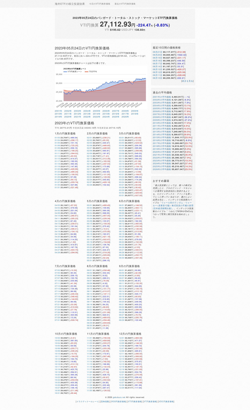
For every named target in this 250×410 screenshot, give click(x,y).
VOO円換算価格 (118, 401)
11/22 (89, 377)
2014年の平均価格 (162, 134)
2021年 (77, 116)
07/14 (57, 291)
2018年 (135, 113)
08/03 (89, 275)
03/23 (121, 179)
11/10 (89, 356)
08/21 (89, 307)
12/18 (121, 366)
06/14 (121, 229)
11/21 (89, 374)
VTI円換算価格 (135, 401)
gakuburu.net (119, 397)
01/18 (57, 163)
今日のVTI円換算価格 (99, 3)
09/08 (121, 280)
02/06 (89, 145)
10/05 (57, 345)
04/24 (57, 242)
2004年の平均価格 (162, 105)
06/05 (121, 210)
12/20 (121, 372)
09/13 (121, 288)
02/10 (89, 156)
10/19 (57, 372)
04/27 (57, 250)
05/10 (89, 223)
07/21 (57, 304)
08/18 (89, 304)
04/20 (57, 236)
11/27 (89, 382)
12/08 (121, 351)
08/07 (89, 280)
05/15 (89, 231)
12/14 (121, 361)
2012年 (77, 113)
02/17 (89, 169)
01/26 (57, 179)
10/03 (57, 340)
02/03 (89, 142)
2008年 (125, 110)
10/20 (57, 374)
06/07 (121, 215)
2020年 (68, 116)
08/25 (89, 317)
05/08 (89, 218)
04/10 (57, 215)
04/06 (57, 213)
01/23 (57, 171)
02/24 (89, 179)
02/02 (89, 140)
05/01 (89, 205)
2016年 (116, 113)
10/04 (57, 343)
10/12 (57, 359)
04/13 (57, 223)
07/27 (57, 315)
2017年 (125, 113)
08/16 (89, 299)
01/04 (57, 140)
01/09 (57, 148)
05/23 (89, 247)
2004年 (87, 110)
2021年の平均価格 (162, 154)
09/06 (121, 275)
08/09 (89, 286)
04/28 (57, 252)
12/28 (121, 385)
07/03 (57, 270)
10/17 (57, 366)
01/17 (57, 161)
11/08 (89, 351)
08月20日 (157, 54)
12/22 (121, 377)
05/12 (89, 229)
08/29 (89, 323)
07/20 (57, 301)
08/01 (89, 270)
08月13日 (157, 69)
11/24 (89, 380)
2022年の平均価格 (162, 157)
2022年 (87, 116)
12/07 (121, 348)
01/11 (57, 153)
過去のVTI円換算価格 (125, 3)
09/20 (121, 301)
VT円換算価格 (150, 401)
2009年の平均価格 (162, 119)
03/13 (121, 158)
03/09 (121, 153)
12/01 (121, 338)
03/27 (121, 184)
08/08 (89, 283)
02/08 (89, 150)
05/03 (89, 210)
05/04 (89, 213)
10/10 (57, 353)
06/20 (121, 236)
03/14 (121, 161)
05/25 (89, 252)
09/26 (121, 312)
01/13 (57, 158)
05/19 (89, 242)
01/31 (57, 187)
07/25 (57, 309)
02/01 (89, 137)
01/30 (57, 184)
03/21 (121, 174)
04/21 (57, 239)
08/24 (89, 315)
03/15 (121, 163)
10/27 (57, 387)
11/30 (89, 390)
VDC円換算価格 (166, 401)
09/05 (121, 273)
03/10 (121, 156)
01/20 (57, 169)
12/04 (121, 340)
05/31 (89, 260)
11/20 (89, 372)
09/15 (121, 294)
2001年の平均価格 (162, 96)
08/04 (89, 278)
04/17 (57, 229)
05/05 (89, 215)
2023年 (96, 116)
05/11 (89, 226)
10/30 (57, 390)
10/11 (57, 356)
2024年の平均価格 (162, 163)
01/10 (57, 150)
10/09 (57, 351)
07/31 (57, 320)
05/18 (89, 239)
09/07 (121, 278)
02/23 (89, 177)
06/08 (121, 218)
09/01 (121, 270)
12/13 (121, 359)
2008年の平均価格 (162, 117)
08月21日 (157, 51)
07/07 (57, 278)
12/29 (121, 387)
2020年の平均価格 (162, 151)
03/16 (121, 166)
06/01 (121, 205)
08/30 (89, 325)
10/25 (57, 382)
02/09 (89, 153)
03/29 (121, 190)
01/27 (57, 182)
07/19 (57, 299)
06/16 (121, 234)
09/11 (121, 283)
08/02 (89, 273)
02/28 (89, 184)
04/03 (57, 205)
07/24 (57, 307)
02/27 (89, 182)
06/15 (121, 231)
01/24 (57, 174)
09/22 (121, 307)
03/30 (121, 192)
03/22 (121, 177)
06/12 (121, 223)
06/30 (121, 257)
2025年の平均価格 (162, 166)
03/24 (121, 182)
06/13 (121, 226)
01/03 (57, 137)
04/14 (57, 226)
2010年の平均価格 (162, 122)
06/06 (121, 213)
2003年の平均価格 (162, 102)
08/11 (89, 291)
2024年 (106, 116)
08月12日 (157, 72)
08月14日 (157, 66)
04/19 (57, 234)
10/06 (57, 348)
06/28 (121, 252)
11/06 (89, 345)
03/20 (121, 171)
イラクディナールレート (88, 401)
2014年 (96, 113)
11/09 (89, 353)
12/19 (121, 369)
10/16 (57, 364)
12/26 (121, 380)
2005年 (96, 110)
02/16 (89, 166)
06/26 (121, 247)
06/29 (121, 255)
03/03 (121, 142)
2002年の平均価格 (162, 99)
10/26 (57, 385)
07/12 (57, 286)
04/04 (57, 208)
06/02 (121, 208)
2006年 (106, 110)
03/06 (121, 145)
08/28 (89, 320)
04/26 (57, 247)
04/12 (57, 221)
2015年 (106, 113)
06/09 (121, 221)
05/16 (89, 234)
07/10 (57, 280)
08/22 (89, 309)
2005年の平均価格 (162, 108)
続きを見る (187, 80)
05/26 (89, 255)
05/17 (89, 236)
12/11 (121, 353)
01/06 (57, 145)
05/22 (89, 244)
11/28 (89, 385)
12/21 (121, 374)
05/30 (89, 257)
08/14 (89, 294)
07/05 (57, 273)
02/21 (89, 171)
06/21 (121, 239)
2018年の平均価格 (162, 146)
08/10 (89, 288)
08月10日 (157, 77)
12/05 (121, 343)
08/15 (89, 296)
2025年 (116, 116)
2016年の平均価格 (162, 140)
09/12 (121, 286)
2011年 (68, 113)
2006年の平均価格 (162, 111)
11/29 (89, 387)
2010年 (58, 113)
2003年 (77, 110)
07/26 (57, 312)
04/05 (57, 210)
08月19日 (157, 57)
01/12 (57, 156)
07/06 (57, 275)
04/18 (57, 231)
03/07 (121, 148)
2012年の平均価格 (162, 128)
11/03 (89, 343)
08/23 (89, 312)
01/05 (57, 142)
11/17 (89, 369)
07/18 (57, 296)
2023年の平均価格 (162, 160)
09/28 (121, 317)
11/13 (89, 359)
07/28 (57, 317)
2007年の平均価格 (162, 114)
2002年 (68, 110)
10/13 (57, 361)
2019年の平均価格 (162, 148)
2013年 (87, 113)
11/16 (89, 366)
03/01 (121, 137)
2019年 (58, 116)
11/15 (89, 364)
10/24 (57, 380)
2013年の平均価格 (162, 131)
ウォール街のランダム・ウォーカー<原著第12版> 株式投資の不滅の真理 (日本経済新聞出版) (173, 205)
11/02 (89, 340)
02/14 (89, 161)
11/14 (89, 361)
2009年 (135, 110)
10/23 (57, 377)
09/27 (121, 315)
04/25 (57, 244)
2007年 (116, 110)
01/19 (57, 166)
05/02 (89, 208)
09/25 (121, 309)
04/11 (57, 218)
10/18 (57, 369)
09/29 (121, 320)
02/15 (89, 163)
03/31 (121, 195)
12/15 (121, 364)
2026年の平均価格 (162, 169)
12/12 (121, 356)
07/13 (57, 288)
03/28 (121, 187)
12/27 (121, 382)
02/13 (89, 158)
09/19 (121, 299)
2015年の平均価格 (162, 137)
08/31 (89, 328)
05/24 (89, 250)
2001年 (58, 110)
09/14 (121, 291)
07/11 (57, 283)
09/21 (121, 304)
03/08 (121, 150)
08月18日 (157, 60)
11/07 (89, 348)
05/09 (89, 221)
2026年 (125, 116)
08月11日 (157, 75)
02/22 (89, 174)
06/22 (121, 242)
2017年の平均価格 (162, 143)
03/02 (121, 140)
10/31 (57, 393)
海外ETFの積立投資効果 (70, 4)
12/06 (121, 345)
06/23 (121, 244)
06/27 (121, 250)
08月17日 (157, 63)
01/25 (57, 177)
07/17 (57, 294)
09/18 (121, 296)
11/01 (89, 338)
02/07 (89, 148)
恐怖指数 (105, 401)
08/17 (89, 301)
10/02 (57, 338)
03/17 (121, 169)
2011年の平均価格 (162, 125)
